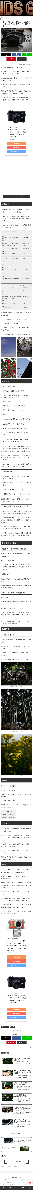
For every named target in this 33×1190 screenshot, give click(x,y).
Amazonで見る (16, 143)
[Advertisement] (16, 174)
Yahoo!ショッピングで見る (16, 151)
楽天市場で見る (16, 147)
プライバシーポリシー (8, 1185)
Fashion (8, 1182)
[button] (22, 59)
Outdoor (24, 1180)
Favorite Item (6, 1026)
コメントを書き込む (16, 1161)
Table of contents (14, 197)
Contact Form (24, 1185)
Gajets (12, 1026)
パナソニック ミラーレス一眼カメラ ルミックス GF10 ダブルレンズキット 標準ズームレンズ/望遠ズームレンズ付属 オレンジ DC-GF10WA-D (16, 945)
